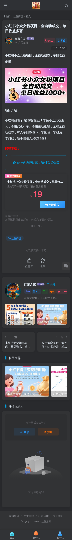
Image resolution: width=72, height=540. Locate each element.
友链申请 (14, 516)
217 (38, 291)
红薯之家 (20, 39)
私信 (63, 40)
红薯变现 (18, 16)
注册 (50, 432)
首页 (7, 16)
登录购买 (53, 205)
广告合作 (43, 516)
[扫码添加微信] (66, 266)
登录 (26, 432)
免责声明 (29, 516)
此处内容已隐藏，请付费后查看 (37, 162)
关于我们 (58, 516)
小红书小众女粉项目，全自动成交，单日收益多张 (35, 28)
